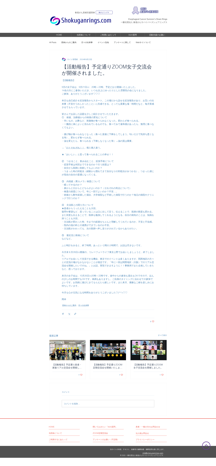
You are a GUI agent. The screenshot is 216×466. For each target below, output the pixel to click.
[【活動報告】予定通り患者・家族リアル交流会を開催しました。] (67, 350)
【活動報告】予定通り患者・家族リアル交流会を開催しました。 (67, 366)
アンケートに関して (122, 42)
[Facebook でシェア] (63, 314)
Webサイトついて (143, 42)
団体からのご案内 (68, 42)
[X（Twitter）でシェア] (69, 314)
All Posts (52, 42)
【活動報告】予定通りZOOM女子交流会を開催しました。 (148, 366)
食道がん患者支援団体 (85, 12)
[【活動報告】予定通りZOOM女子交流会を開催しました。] (148, 350)
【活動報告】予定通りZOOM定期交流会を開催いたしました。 (107, 366)
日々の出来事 (87, 42)
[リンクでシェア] (75, 314)
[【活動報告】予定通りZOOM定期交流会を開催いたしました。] (108, 350)
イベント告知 (103, 42)
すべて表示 (162, 335)
